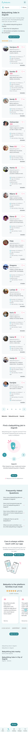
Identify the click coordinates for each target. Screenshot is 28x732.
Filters (24, 7)
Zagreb (4, 661)
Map (15, 724)
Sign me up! (14, 634)
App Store (9, 554)
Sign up (14, 475)
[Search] (3, 7)
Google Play (20, 554)
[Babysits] (6, 2)
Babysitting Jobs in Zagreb (9, 646)
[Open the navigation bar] (24, 2)
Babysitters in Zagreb (8, 648)
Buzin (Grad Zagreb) (7, 653)
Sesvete (9, 661)
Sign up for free (14, 37)
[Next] (24, 409)
